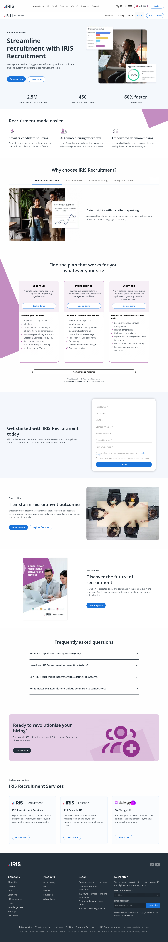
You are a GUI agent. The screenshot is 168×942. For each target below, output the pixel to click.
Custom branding (98, 180)
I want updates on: (123, 890)
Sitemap (12, 911)
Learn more (36, 79)
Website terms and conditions (49, 927)
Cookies (69, 927)
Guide (130, 15)
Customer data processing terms (91, 903)
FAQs (139, 15)
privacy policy (127, 915)
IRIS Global (13, 915)
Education (48, 894)
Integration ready (123, 180)
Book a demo (16, 79)
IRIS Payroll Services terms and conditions (93, 895)
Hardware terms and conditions (88, 888)
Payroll (46, 890)
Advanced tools (74, 180)
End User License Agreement (92, 908)
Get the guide (96, 605)
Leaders (11, 903)
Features (109, 15)
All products (49, 899)
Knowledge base (15, 907)
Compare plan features (84, 372)
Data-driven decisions (47, 180)
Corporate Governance (86, 927)
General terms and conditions (93, 882)
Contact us (13, 890)
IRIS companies (15, 899)
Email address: (121, 900)
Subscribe (153, 905)
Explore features (41, 527)
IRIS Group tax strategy (110, 927)
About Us (12, 882)
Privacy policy (25, 927)
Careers (11, 886)
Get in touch (22, 750)
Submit (123, 464)
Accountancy (49, 882)
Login (156, 6)
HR (44, 886)
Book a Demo (155, 15)
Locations (12, 894)
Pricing (120, 15)
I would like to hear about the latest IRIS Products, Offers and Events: (124, 458)
